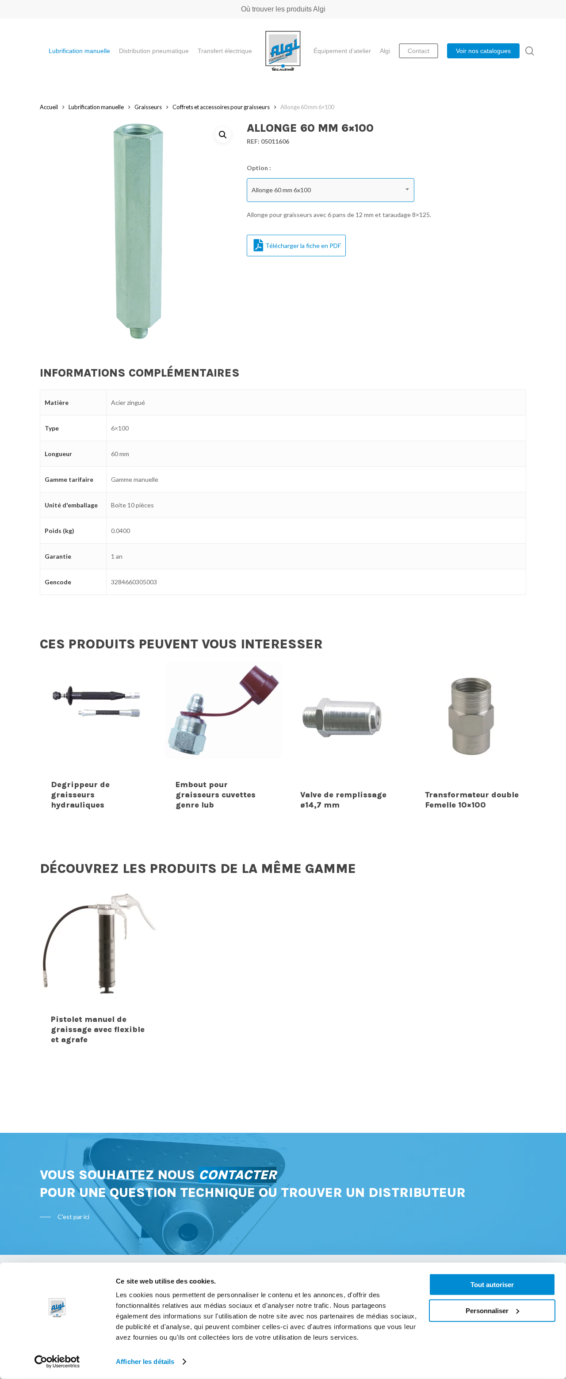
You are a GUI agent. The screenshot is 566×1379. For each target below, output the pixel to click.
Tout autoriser (492, 1284)
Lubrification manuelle (96, 106)
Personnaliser (487, 1310)
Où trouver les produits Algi (283, 9)
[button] (223, 135)
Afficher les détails (145, 1361)
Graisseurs (148, 106)
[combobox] (331, 190)
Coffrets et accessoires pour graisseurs (221, 106)
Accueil (49, 106)
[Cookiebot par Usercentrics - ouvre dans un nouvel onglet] (57, 1361)
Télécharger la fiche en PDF (303, 245)
